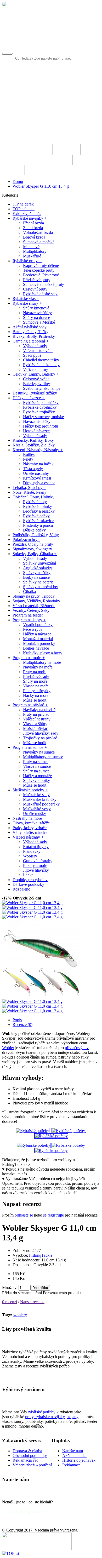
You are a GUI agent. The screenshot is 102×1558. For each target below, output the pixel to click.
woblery (20, 1315)
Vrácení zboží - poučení (32, 1465)
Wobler (8, 1047)
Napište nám (72, 1451)
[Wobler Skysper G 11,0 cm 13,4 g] (32, 903)
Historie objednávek (78, 1460)
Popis (17, 1020)
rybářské (35, 1412)
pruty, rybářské (38, 1416)
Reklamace (71, 1465)
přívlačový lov (77, 1047)
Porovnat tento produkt (62, 1293)
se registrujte (53, 1215)
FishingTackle (40, 1255)
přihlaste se (24, 1215)
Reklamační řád (25, 1460)
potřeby (49, 1412)
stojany (72, 1416)
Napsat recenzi (32, 1301)
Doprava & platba (27, 1451)
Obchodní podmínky (30, 1455)
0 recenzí (9, 1301)
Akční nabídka (74, 1455)
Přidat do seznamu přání (22, 1293)
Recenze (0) (22, 1024)
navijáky (58, 1416)
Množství (10, 1287)
